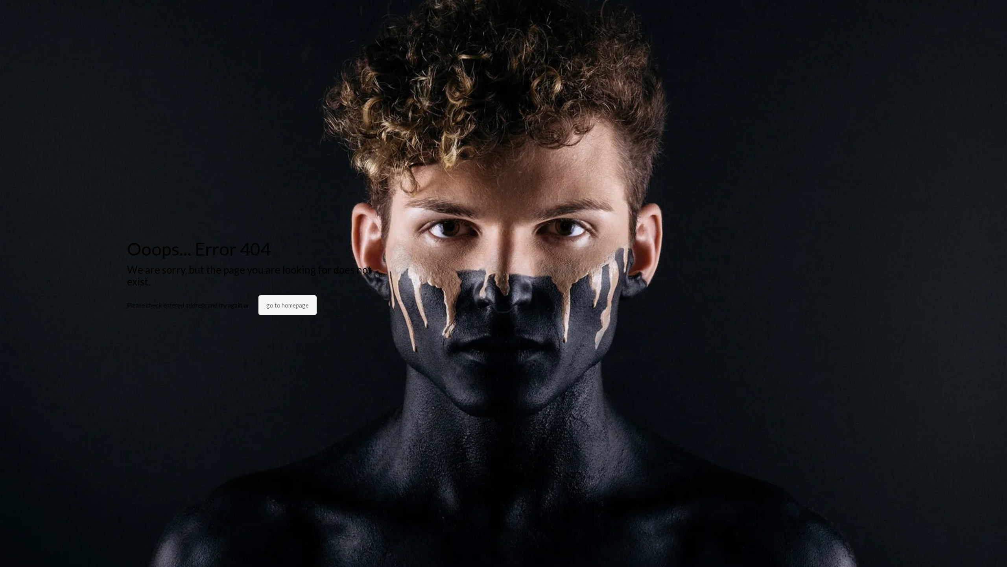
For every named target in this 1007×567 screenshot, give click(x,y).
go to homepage (287, 305)
